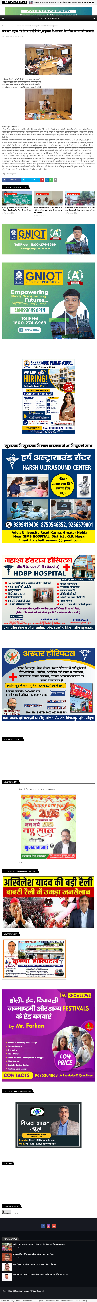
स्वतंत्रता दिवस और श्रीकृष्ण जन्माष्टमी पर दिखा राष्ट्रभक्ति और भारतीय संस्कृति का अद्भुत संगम (39, 1246)
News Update (11, 26)
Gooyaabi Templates (41, 1298)
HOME (75, 1298)
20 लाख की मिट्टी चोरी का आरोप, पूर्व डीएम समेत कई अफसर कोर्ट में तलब (33, 1256)
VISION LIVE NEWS (48, 18)
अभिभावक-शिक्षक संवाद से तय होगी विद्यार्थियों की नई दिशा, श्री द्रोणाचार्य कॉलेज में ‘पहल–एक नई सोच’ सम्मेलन (48, 210)
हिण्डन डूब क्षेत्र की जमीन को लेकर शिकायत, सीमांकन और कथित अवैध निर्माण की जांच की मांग (16, 208)
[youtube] (54, 1228)
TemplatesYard (19, 1298)
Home (4, 26)
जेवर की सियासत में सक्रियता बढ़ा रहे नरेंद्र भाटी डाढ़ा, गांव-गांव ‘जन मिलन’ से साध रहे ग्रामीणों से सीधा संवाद (63, 2)
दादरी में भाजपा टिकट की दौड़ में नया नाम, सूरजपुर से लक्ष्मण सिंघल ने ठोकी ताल (34, 1266)
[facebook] (43, 1228)
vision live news (23, 1293)
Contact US (91, 1298)
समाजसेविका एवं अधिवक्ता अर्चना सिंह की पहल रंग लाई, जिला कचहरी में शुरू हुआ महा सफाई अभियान (80, 208)
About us (82, 1298)
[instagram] (48, 1228)
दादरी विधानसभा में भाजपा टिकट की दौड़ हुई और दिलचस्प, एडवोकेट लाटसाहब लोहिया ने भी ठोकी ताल (40, 1276)
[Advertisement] (48, 759)
